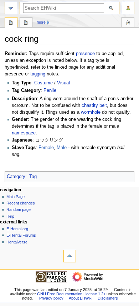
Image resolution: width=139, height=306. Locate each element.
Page (11, 23)
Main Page (15, 196)
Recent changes (20, 203)
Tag (33, 176)
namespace (24, 132)
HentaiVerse (16, 242)
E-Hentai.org (17, 229)
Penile (49, 90)
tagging (37, 73)
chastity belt (94, 105)
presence (85, 53)
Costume (43, 82)
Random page (18, 209)
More (41, 22)
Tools (128, 23)
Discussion (26, 23)
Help (10, 216)
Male (62, 147)
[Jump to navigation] (11, 8)
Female (46, 147)
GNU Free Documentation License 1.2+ (71, 294)
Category (16, 176)
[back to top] (69, 256)
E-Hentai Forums (21, 235)
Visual (63, 82)
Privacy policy (51, 298)
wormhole (91, 112)
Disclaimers (108, 298)
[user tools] (128, 8)
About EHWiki (80, 298)
